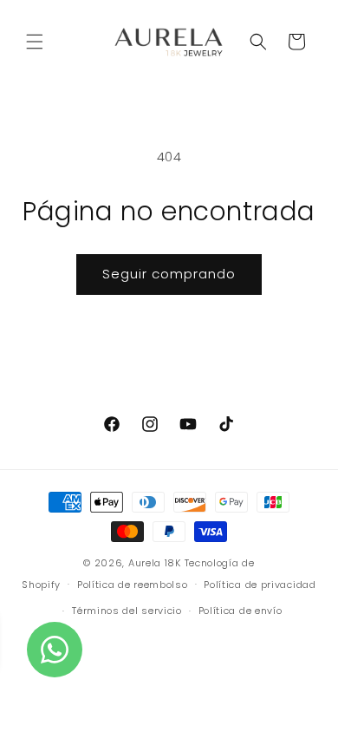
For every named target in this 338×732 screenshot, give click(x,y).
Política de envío (240, 611)
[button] (35, 42)
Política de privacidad (259, 584)
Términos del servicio (127, 611)
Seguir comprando (169, 274)
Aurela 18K (156, 563)
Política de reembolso (132, 584)
